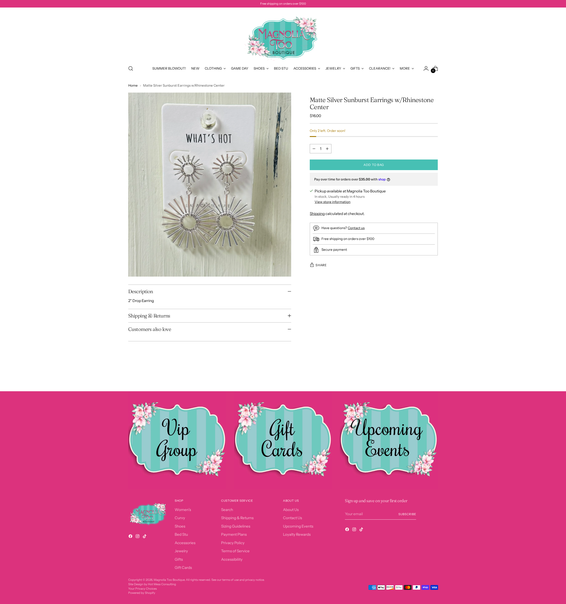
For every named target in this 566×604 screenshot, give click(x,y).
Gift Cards (183, 567)
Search (227, 509)
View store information (332, 202)
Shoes (180, 526)
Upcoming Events (298, 526)
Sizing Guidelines (235, 526)
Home (133, 85)
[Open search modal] (130, 68)
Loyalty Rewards (297, 534)
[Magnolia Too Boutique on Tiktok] (145, 537)
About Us (291, 509)
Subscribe (407, 514)
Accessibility (232, 559)
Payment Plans (234, 534)
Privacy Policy (233, 543)
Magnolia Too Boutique (169, 579)
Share (321, 265)
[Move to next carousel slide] (434, 376)
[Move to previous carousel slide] (424, 376)
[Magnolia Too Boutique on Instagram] (138, 537)
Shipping (317, 213)
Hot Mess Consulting (162, 584)
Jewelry (181, 551)
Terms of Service (235, 551)
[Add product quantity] (327, 148)
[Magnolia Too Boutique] (283, 35)
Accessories (185, 543)
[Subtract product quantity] (314, 148)
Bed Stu (181, 534)
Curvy (180, 518)
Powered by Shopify (141, 593)
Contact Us (292, 518)
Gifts (179, 559)
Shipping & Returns (237, 518)
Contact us (356, 228)
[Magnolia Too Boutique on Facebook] (131, 537)
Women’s (183, 509)
